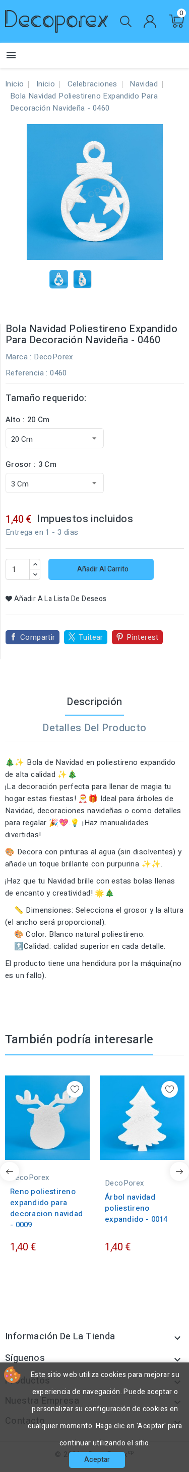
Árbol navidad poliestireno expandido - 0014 (136, 1208)
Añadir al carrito (102, 569)
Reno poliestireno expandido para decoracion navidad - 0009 (46, 1208)
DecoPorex (53, 356)
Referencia (25, 372)
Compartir (37, 637)
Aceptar (97, 1459)
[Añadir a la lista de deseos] (75, 1089)
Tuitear (91, 637)
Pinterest (143, 637)
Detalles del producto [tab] (94, 728)
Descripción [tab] (94, 702)
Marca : (19, 356)
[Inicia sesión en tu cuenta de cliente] (149, 21)
